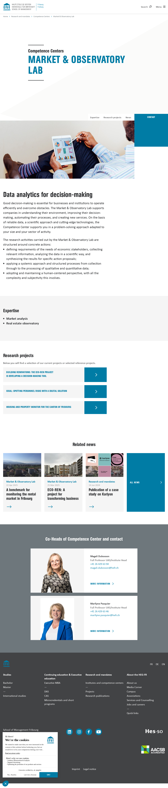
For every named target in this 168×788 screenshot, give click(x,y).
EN (163, 664)
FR (151, 664)
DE (157, 664)
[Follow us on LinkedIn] (69, 732)
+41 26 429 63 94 (99, 564)
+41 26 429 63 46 (99, 611)
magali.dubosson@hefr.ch (104, 567)
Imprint (76, 769)
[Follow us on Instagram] (79, 732)
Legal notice (89, 769)
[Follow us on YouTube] (98, 732)
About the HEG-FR (137, 674)
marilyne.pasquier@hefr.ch (105, 615)
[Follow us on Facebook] (89, 732)
